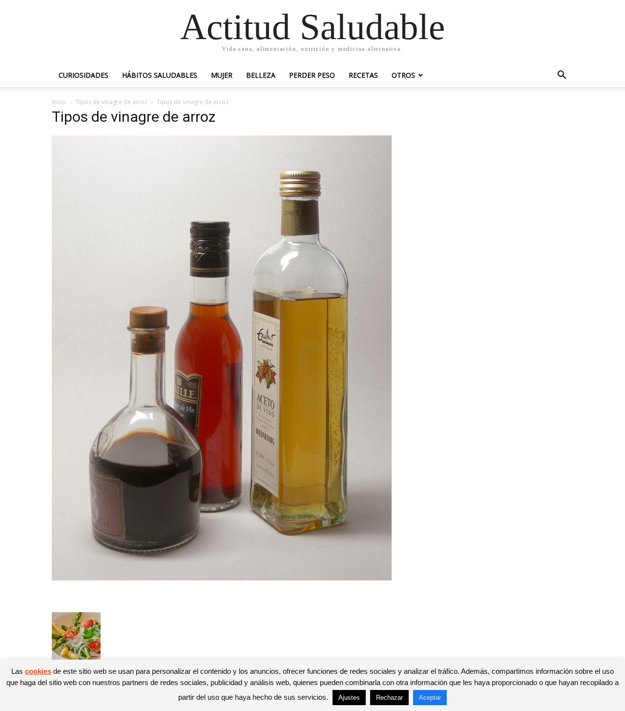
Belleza (260, 75)
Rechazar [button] (389, 697)
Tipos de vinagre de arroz (111, 102)
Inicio (59, 102)
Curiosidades (83, 75)
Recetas (363, 75)
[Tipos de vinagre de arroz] (222, 578)
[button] (561, 76)
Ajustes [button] (349, 697)
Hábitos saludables (159, 75)
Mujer (221, 75)
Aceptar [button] (430, 697)
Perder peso (312, 75)
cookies (38, 671)
